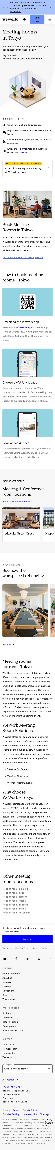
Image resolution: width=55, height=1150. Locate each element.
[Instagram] (27, 959)
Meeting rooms (22, 948)
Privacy (6, 1110)
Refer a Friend (10, 1022)
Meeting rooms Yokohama (16, 912)
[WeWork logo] (10, 19)
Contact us (8, 1044)
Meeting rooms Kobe (13, 893)
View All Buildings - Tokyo (16, 501)
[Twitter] (38, 959)
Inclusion (7, 982)
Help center (8, 1053)
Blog (4, 995)
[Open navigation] (50, 19)
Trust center (9, 999)
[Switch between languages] (24, 19)
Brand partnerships (12, 1030)
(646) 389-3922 (12, 1087)
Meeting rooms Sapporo (15, 905)
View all (23, 152)
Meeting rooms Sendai (14, 909)
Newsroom (8, 991)
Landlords (7, 1017)
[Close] (51, 7)
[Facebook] (16, 959)
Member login (9, 1049)
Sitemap (44, 1114)
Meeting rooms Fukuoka (15, 889)
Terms (16, 1110)
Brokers (6, 1013)
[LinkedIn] (50, 959)
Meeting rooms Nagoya (14, 897)
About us (7, 978)
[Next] (7, 7)
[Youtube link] (4, 959)
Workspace (7, 948)
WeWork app (25, 327)
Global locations (11, 973)
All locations (9, 1079)
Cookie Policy (29, 1110)
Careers (6, 986)
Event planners (10, 1026)
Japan (35, 948)
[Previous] (4, 7)
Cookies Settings (11, 1114)
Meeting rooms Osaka (14, 901)
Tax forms (7, 1057)
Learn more (15, 12)
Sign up (27, 939)
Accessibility (30, 1114)
